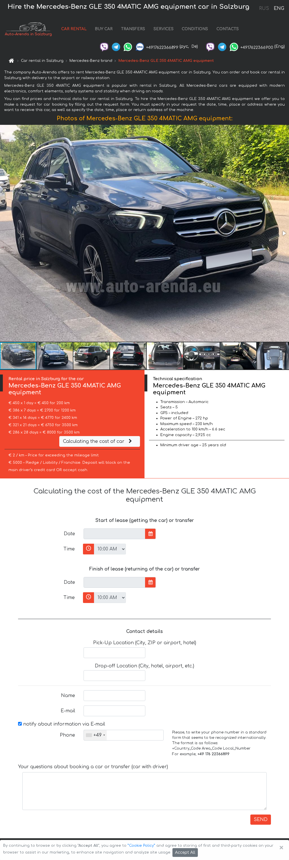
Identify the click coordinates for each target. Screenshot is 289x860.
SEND (261, 819)
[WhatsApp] (127, 46)
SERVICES (164, 29)
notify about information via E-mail (63, 724)
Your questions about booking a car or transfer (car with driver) (93, 766)
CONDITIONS (195, 29)
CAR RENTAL (74, 29)
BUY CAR (104, 29)
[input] (114, 533)
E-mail (68, 710)
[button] (283, 233)
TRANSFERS (133, 29)
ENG (279, 8)
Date (69, 533)
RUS (264, 8)
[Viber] (104, 46)
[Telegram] (116, 46)
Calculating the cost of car (94, 441)
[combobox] (95, 735)
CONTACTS (227, 29)
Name (68, 695)
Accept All (185, 852)
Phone (67, 735)
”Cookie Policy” (141, 846)
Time (69, 549)
